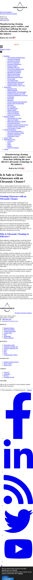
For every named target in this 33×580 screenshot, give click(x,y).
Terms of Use (7, 365)
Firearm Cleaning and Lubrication (17, 102)
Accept (5, 577)
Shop (5, 334)
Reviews (6, 375)
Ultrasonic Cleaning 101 (11, 346)
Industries (7, 56)
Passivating (10, 98)
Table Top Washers (12, 120)
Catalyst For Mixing (13, 113)
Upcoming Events (9, 377)
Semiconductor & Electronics (15, 82)
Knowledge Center (9, 345)
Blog (5, 351)
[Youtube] (18, 561)
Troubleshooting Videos (11, 355)
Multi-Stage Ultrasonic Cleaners (16, 121)
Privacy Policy (8, 363)
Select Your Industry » (6, 12)
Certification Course (13, 136)
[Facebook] (18, 438)
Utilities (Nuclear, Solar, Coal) (16, 85)
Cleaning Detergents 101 (11, 348)
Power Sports (11, 79)
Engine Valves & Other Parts (15, 103)
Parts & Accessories (13, 147)
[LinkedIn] (18, 472)
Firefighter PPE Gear (13, 67)
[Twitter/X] (18, 535)
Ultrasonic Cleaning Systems (15, 133)
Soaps (9, 143)
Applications (8, 87)
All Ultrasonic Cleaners (14, 128)
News (5, 353)
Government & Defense (14, 70)
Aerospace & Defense (13, 59)
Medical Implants (12, 90)
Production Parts (12, 88)
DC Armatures (11, 107)
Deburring (10, 100)
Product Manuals (8, 338)
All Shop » (10, 141)
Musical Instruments (13, 111)
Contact (6, 149)
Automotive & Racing (13, 61)
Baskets (9, 146)
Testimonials (7, 336)
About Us (6, 372)
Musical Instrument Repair (15, 77)
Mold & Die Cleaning (13, 75)
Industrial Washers (9, 116)
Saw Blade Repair (12, 80)
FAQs (5, 350)
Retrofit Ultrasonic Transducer (16, 126)
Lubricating (10, 97)
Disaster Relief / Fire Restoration (16, 92)
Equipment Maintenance (14, 64)
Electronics (10, 105)
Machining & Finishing (14, 72)
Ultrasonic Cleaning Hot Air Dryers (17, 125)
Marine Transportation (13, 74)
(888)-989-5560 (6, 319)
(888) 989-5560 (4, 20)
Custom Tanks (8, 138)
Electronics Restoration (14, 134)
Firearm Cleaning (12, 66)
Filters (9, 144)
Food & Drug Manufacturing (15, 69)
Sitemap (29, 390)
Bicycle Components (13, 62)
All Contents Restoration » (15, 131)
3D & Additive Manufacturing (16, 57)
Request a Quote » (5, 49)
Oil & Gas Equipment (13, 115)
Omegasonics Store (10, 139)
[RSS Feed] (18, 505)
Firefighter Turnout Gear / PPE (16, 93)
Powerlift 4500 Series (13, 123)
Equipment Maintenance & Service (17, 95)
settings (20, 573)
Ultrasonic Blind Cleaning (14, 84)
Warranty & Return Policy (11, 362)
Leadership (7, 374)
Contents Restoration (10, 129)
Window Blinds (11, 110)
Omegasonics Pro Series (14, 118)
